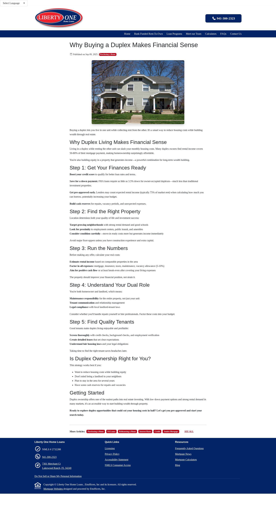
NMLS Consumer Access (118, 465)
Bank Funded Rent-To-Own (148, 33)
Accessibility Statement (116, 459)
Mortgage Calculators (186, 459)
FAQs (223, 33)
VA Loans (111, 431)
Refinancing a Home (127, 431)
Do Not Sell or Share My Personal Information (58, 476)
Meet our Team (193, 33)
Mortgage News (183, 454)
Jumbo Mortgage (171, 431)
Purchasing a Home (107, 54)
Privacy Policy (112, 454)
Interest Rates (145, 431)
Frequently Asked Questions (189, 448)
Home (127, 33)
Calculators (210, 33)
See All (189, 431)
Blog (177, 465)
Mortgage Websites (53, 488)
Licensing (110, 448)
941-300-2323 (225, 18)
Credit (157, 431)
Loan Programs (174, 33)
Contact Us (235, 33)
